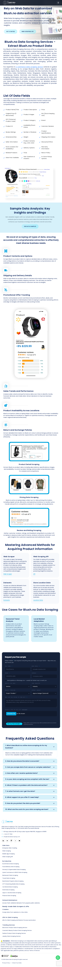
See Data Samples (30, 226)
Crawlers (5, 909)
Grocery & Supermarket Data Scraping (14, 869)
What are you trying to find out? (16, 697)
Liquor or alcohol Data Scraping (11, 892)
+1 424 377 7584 (8, 834)
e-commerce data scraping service (29, 67)
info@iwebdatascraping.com (12, 836)
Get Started (10, 31)
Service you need (10, 683)
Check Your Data (17, 963)
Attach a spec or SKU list (16, 709)
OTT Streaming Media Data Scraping (13, 884)
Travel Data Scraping (8, 878)
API (34, 574)
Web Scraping (6, 851)
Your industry (36, 683)
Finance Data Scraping (9, 895)
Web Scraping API (28, 31)
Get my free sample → (14, 724)
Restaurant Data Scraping (10, 875)
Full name (8, 666)
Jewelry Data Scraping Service (11, 936)
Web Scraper (7, 574)
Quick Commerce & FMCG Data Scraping (14, 872)
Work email (36, 666)
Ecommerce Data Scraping (10, 864)
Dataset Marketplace (9, 900)
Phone (7, 673)
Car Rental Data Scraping (10, 887)
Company (34, 673)
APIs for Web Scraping (10, 917)
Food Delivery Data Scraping (10, 866)
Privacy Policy (6, 963)
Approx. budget (36, 690)
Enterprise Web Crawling (9, 848)
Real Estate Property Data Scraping (12, 881)
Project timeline (10, 690)
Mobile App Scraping (8, 854)
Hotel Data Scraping (8, 890)
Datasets (6, 600)
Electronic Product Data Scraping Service (14, 927)
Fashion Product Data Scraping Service (14, 933)
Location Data (38, 600)
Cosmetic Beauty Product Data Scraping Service (17, 930)
